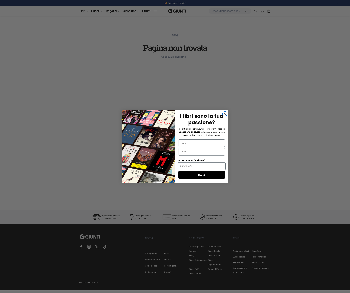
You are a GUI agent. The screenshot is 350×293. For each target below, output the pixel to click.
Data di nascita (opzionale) (191, 160)
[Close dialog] (224, 113)
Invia (201, 175)
